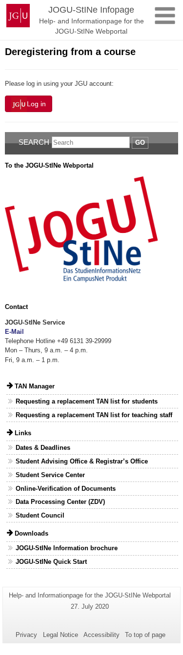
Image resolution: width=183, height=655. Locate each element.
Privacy (26, 634)
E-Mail (14, 331)
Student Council (40, 515)
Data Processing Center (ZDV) (60, 501)
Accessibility (101, 634)
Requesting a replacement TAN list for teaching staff (94, 415)
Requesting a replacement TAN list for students (87, 401)
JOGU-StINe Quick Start (51, 561)
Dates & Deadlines (43, 447)
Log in (36, 104)
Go (140, 142)
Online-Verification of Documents (66, 488)
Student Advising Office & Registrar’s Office (82, 461)
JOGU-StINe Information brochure (67, 548)
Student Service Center (50, 475)
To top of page (145, 634)
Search (34, 142)
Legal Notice (60, 634)
